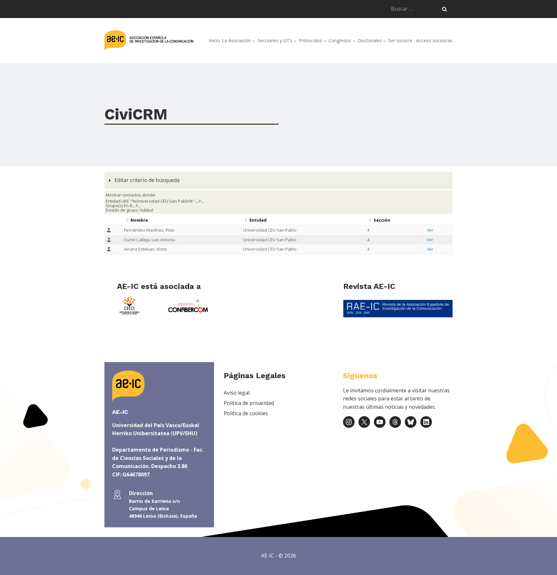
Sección (382, 220)
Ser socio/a (400, 40)
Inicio (214, 40)
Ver (430, 230)
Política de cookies (246, 413)
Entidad (258, 220)
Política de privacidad (249, 403)
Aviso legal (236, 392)
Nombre (139, 220)
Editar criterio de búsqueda (146, 180)
